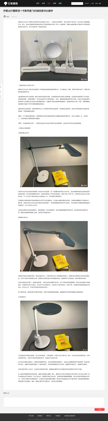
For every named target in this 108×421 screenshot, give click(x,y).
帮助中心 (49, 415)
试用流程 (58, 415)
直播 (60, 3)
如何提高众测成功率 (69, 415)
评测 (54, 3)
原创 (48, 3)
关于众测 (31, 415)
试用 (43, 3)
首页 (37, 3)
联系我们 (40, 415)
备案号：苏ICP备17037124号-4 (72, 419)
